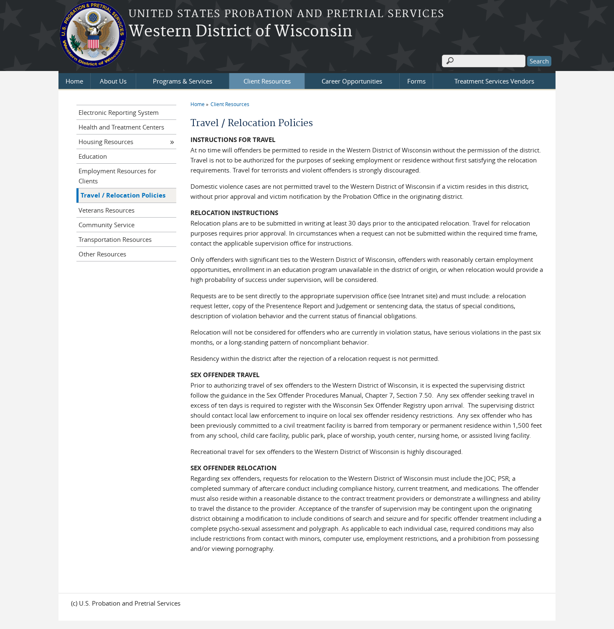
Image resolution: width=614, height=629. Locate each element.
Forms (416, 81)
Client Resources (267, 81)
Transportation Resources (115, 239)
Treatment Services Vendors (494, 81)
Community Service (106, 225)
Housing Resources (106, 141)
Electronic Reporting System (119, 112)
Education (93, 156)
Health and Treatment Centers (121, 127)
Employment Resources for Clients (117, 176)
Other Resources (102, 254)
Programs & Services (182, 81)
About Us (113, 81)
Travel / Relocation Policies (123, 195)
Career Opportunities (352, 81)
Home (74, 81)
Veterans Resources (106, 210)
